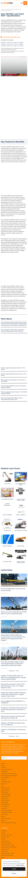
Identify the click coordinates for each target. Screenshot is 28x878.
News (3, 765)
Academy (4, 830)
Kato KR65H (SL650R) (7, 499)
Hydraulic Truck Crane (7, 845)
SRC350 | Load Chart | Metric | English (12, 42)
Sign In (3, 816)
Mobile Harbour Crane (7, 853)
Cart (2, 786)
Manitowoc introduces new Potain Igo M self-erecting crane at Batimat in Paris (14, 709)
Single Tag (4, 798)
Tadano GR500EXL (7, 546)
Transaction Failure (6, 812)
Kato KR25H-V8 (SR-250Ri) (20, 484)
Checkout (4, 808)
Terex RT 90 (7, 483)
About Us (4, 784)
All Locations (5, 806)
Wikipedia (4, 771)
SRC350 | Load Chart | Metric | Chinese (12, 46)
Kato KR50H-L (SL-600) (21, 530)
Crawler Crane (5, 837)
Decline (14, 873)
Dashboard (4, 802)
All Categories (5, 804)
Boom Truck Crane (6, 835)
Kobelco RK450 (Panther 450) (21, 562)
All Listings (4, 814)
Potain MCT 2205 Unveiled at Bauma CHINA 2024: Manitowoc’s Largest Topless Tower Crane (13, 694)
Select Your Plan (6, 818)
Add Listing (4, 792)
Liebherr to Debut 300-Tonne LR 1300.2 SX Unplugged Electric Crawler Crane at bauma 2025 (13, 677)
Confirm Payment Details (8, 822)
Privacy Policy (20, 865)
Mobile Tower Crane (7, 855)
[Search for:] (14, 758)
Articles (3, 767)
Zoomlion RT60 (7, 561)
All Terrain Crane (6, 781)
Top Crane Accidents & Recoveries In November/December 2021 (12, 398)
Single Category (6, 794)
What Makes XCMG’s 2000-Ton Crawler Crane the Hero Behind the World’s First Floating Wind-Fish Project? (13, 637)
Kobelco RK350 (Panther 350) (21, 500)
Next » (17, 670)
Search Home (5, 788)
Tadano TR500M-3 (20, 514)
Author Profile (5, 800)
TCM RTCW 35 (7, 530)
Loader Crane (5, 849)
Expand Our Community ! (8, 773)
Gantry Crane (5, 841)
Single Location (5, 796)
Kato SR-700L (20, 546)
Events (3, 839)
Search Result (5, 790)
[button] (21, 3)
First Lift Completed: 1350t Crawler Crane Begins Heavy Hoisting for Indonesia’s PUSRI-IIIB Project (12, 663)
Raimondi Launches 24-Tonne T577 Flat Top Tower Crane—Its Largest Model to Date (13, 685)
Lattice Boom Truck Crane (9, 847)
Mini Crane (4, 851)
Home (2, 9)
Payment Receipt (6, 810)
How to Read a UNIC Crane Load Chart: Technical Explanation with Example (13, 330)
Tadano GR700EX (7, 514)
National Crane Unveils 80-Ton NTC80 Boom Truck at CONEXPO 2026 (13, 612)
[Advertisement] (14, 92)
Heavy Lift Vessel (6, 843)
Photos (3, 779)
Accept (14, 869)
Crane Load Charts (9, 9)
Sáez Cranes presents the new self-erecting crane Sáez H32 (13, 717)
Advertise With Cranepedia (9, 775)
